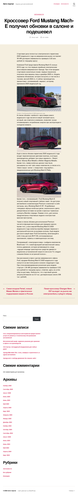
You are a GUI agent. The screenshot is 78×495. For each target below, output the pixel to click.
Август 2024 (7, 437)
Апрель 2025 (7, 408)
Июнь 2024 (6, 444)
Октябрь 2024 (7, 430)
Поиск (4, 315)
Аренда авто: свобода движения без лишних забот (19, 358)
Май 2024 (6, 448)
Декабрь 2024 (7, 422)
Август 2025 (7, 393)
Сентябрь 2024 (8, 433)
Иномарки (57, 4)
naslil (36, 37)
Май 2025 (6, 404)
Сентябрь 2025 (8, 389)
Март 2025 (6, 411)
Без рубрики (7, 472)
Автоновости (65, 4)
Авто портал (8, 4)
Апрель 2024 (7, 451)
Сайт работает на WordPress (26, 491)
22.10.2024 (45, 37)
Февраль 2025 (7, 415)
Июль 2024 (6, 440)
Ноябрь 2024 (7, 426)
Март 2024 (6, 455)
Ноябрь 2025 (7, 386)
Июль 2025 (6, 397)
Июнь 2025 (6, 400)
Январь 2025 (7, 419)
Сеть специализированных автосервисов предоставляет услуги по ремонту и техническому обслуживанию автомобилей (22, 336)
